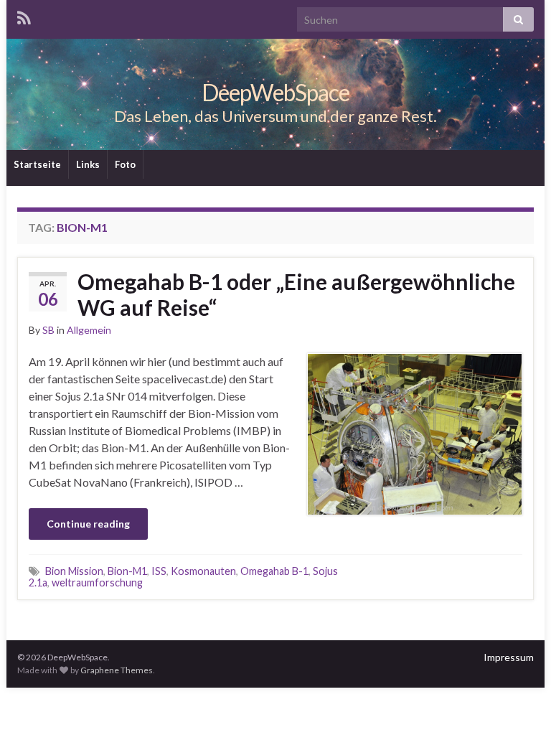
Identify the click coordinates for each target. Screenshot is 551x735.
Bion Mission (74, 571)
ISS (158, 571)
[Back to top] (519, 703)
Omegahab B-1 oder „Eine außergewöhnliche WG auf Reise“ (296, 294)
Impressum (509, 657)
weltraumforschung (97, 582)
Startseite (37, 164)
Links (88, 164)
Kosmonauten (203, 571)
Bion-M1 (127, 571)
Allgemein (89, 330)
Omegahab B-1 (274, 571)
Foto (125, 164)
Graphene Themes (116, 670)
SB (48, 330)
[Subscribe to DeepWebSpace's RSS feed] (24, 15)
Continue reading (88, 524)
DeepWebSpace (275, 92)
